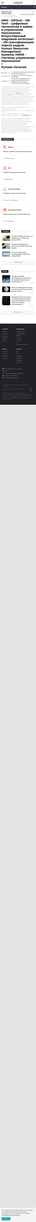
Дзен (17, 363)
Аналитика (6, 334)
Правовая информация (11, 378)
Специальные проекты (20, 334)
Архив (4, 340)
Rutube (18, 358)
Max (17, 351)
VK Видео (19, 356)
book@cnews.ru (26, 115)
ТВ (17, 342)
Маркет (18, 337)
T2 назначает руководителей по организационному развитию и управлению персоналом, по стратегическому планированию (20, 81)
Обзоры (5, 338)
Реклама (5, 354)
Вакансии (5, 356)
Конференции (20, 331)
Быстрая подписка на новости (13, 369)
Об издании (6, 351)
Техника (18, 340)
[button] (33, 3)
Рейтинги (5, 336)
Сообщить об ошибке (11, 375)
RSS (6, 371)
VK (17, 354)
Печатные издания (22, 344)
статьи (9, 94)
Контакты (5, 358)
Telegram (19, 360)
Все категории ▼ (28, 14)
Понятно (6, 1219)
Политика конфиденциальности (14, 373)
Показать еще (18, 262)
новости (18, 93)
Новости (5, 331)
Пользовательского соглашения (11, 1215)
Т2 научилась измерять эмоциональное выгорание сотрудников (22, 72)
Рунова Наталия (13, 67)
